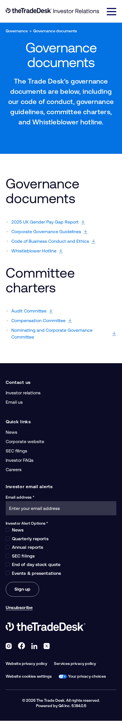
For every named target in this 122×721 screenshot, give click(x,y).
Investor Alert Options (25, 523)
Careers (14, 469)
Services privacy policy (75, 663)
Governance (17, 31)
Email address (18, 497)
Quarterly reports (30, 538)
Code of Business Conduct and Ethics (50, 241)
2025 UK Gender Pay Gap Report (45, 222)
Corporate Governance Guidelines (46, 231)
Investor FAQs (19, 460)
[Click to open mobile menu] (111, 12)
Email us (14, 402)
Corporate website (25, 441)
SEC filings (16, 451)
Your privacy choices (87, 676)
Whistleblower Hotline (33, 251)
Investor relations (23, 392)
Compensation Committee (38, 320)
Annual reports (27, 547)
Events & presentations (36, 573)
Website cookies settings (29, 676)
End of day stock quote (36, 564)
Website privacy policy (26, 663)
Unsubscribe (19, 607)
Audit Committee (29, 311)
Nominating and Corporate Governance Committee (51, 333)
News (11, 432)
